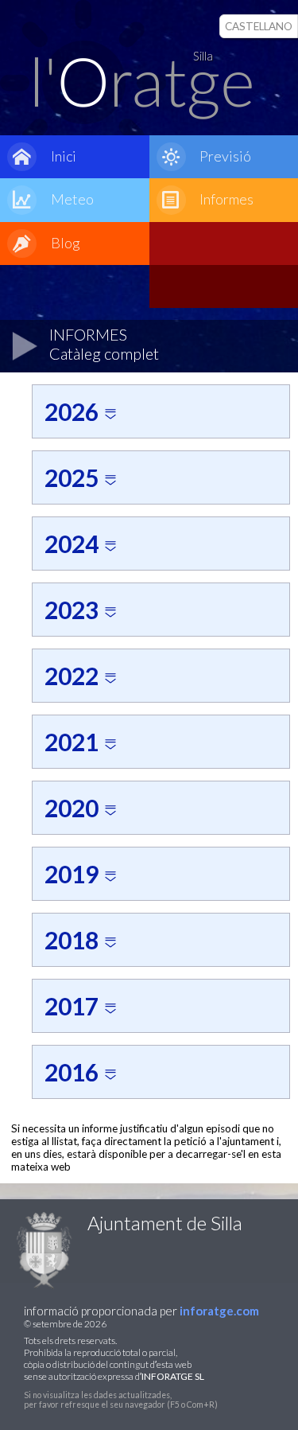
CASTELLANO (258, 26)
